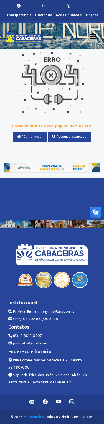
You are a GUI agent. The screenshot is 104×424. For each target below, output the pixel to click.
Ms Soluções (34, 417)
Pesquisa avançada (71, 136)
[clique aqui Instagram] (72, 402)
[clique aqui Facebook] (45, 402)
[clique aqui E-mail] (32, 402)
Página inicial (32, 136)
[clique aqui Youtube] (59, 402)
